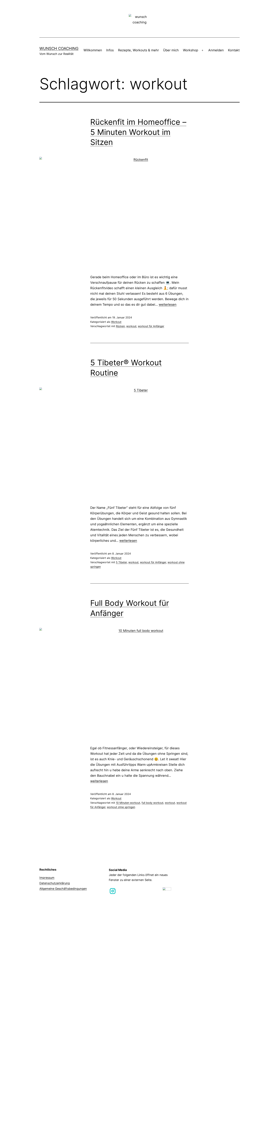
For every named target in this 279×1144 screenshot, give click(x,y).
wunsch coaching (58, 48)
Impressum (46, 877)
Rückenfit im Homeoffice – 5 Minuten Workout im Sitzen (138, 132)
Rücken (120, 326)
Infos (110, 50)
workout (131, 326)
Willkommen (92, 50)
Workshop (190, 50)
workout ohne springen (121, 807)
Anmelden (216, 50)
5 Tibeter (121, 562)
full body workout (152, 802)
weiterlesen (167, 304)
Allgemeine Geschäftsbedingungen (63, 888)
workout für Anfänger (151, 326)
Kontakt (234, 50)
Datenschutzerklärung (54, 883)
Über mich (171, 50)
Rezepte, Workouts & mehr (138, 50)
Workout (116, 321)
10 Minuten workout (128, 802)
